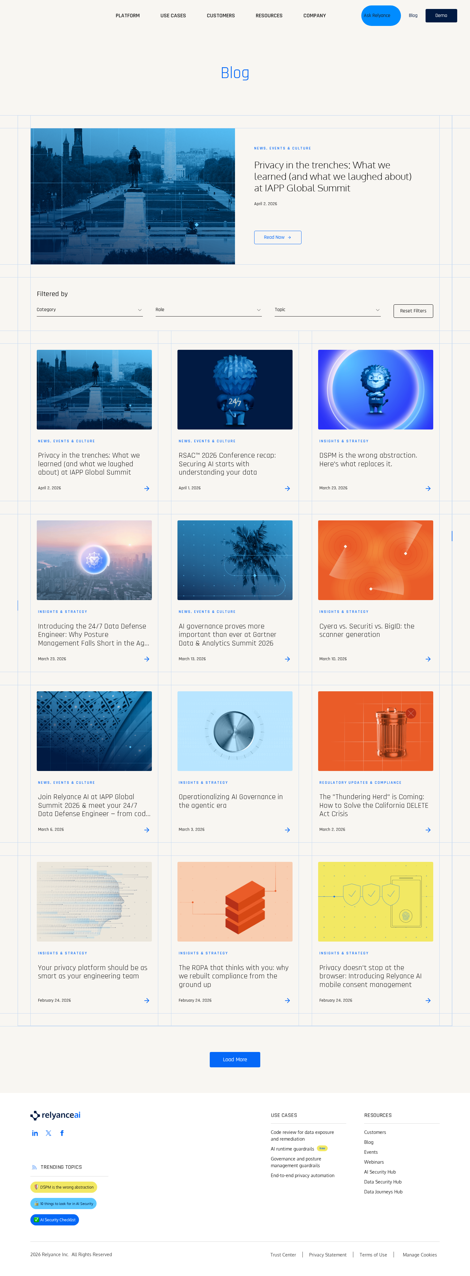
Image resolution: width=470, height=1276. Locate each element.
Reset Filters (413, 311)
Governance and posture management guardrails (296, 1162)
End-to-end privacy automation (302, 1175)
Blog (368, 1142)
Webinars (374, 1162)
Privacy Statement (328, 1254)
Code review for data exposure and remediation (302, 1135)
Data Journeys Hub (383, 1191)
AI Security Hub (380, 1172)
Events (371, 1152)
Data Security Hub (383, 1181)
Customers (375, 1132)
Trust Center (283, 1254)
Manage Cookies (420, 1254)
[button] (381, 15)
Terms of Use (373, 1254)
